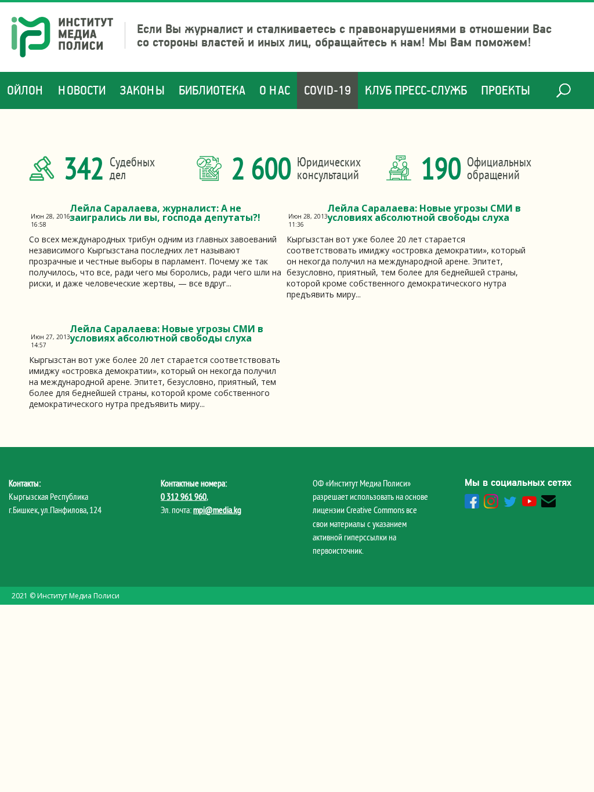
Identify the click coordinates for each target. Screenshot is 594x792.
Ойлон (25, 90)
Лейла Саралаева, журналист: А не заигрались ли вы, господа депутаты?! (165, 213)
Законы (142, 90)
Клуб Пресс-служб (416, 90)
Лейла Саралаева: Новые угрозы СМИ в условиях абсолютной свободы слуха (424, 213)
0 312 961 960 (184, 496)
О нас (274, 90)
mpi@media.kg (217, 509)
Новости (82, 90)
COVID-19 (327, 90)
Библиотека (212, 90)
